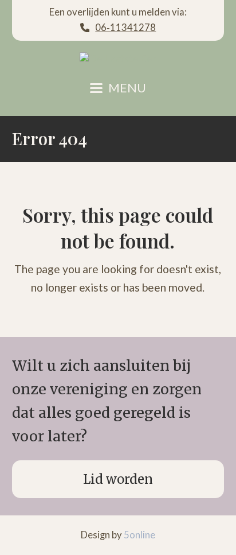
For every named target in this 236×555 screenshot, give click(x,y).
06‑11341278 (125, 27)
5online (139, 535)
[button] (118, 87)
